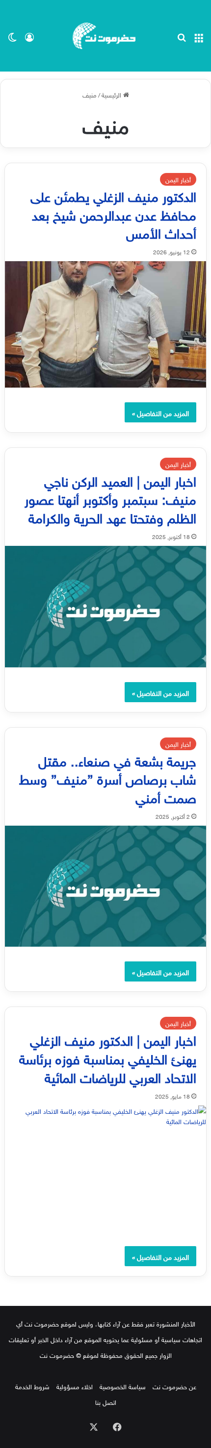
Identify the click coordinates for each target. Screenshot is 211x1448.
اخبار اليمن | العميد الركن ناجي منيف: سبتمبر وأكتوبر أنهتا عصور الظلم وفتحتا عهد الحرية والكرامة (110, 498)
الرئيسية (112, 94)
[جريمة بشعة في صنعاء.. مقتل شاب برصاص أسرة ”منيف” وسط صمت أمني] (106, 886)
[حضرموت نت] (105, 36)
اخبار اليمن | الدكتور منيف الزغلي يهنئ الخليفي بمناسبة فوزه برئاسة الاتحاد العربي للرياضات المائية (107, 1057)
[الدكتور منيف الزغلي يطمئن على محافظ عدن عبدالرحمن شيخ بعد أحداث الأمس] (106, 324)
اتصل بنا (105, 1401)
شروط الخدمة (32, 1386)
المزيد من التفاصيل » (160, 412)
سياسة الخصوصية (123, 1386)
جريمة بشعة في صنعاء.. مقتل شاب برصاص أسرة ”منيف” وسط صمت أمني (107, 778)
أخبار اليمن (178, 179)
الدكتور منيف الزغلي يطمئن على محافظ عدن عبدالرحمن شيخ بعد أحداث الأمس (113, 213)
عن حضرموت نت (174, 1386)
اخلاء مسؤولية (74, 1386)
